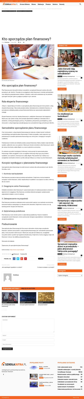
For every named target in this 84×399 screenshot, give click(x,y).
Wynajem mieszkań (63, 377)
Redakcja (7, 42)
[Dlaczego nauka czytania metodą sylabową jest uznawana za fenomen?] (70, 145)
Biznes (34, 4)
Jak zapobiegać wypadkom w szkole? (12, 267)
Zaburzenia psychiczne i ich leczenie (69, 389)
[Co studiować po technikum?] (70, 103)
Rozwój (61, 4)
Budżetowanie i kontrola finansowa (9, 11)
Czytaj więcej (62, 89)
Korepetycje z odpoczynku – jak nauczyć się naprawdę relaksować (70, 203)
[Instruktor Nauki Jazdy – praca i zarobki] (34, 376)
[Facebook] (81, 1)
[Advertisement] (42, 24)
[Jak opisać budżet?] (46, 297)
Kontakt (26, 1)
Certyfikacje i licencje (64, 372)
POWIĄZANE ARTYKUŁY (11, 288)
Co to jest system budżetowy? (27, 304)
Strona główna (25, 4)
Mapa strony (76, 397)
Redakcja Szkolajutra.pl (69, 76)
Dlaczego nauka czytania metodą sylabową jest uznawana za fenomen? (69, 158)
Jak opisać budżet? (42, 304)
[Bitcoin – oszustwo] (34, 367)
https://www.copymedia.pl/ (17, 249)
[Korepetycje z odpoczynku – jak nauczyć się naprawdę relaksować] (70, 190)
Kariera (55, 4)
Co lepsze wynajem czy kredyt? (45, 267)
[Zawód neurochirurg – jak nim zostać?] (34, 384)
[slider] (7, 254)
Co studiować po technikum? (65, 115)
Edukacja (41, 4)
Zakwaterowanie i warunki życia (67, 379)
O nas (17, 1)
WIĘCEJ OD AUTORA (28, 288)
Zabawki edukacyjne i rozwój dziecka (69, 369)
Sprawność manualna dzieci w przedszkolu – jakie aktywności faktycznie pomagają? (68, 247)
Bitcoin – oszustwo (43, 366)
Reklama (21, 1)
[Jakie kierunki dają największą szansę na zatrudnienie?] (70, 58)
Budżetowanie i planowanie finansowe (24, 11)
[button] (80, 4)
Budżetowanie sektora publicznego (68, 374)
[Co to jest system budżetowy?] (28, 297)
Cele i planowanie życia (65, 367)
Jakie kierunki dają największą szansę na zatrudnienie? (68, 71)
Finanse (48, 4)
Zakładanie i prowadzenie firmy (67, 382)
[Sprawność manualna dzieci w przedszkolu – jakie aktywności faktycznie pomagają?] (70, 233)
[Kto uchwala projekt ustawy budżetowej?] (10, 297)
